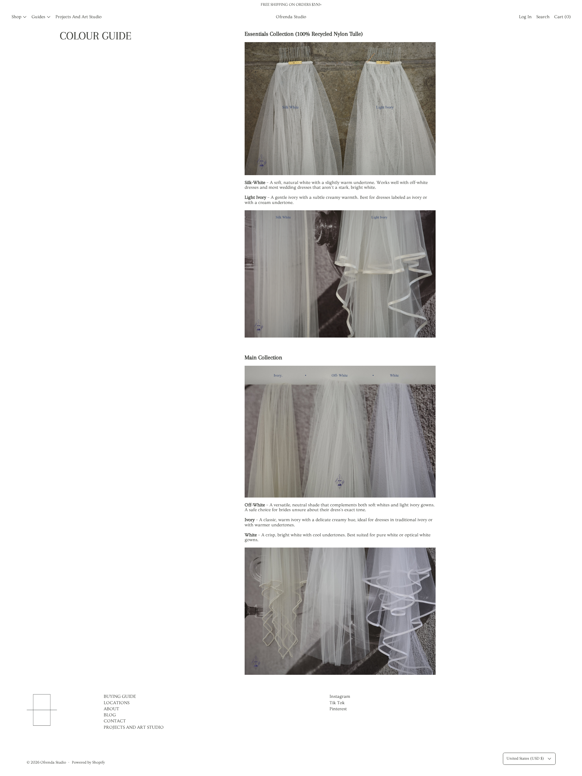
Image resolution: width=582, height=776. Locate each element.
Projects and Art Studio (78, 16)
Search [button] (543, 16)
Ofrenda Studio (53, 762)
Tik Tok (337, 702)
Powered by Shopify (88, 762)
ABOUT (111, 708)
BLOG (110, 715)
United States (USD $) (525, 758)
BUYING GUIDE (120, 696)
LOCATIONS (116, 702)
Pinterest (338, 708)
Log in (525, 16)
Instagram (339, 696)
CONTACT (115, 721)
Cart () (562, 16)
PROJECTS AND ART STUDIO (134, 727)
